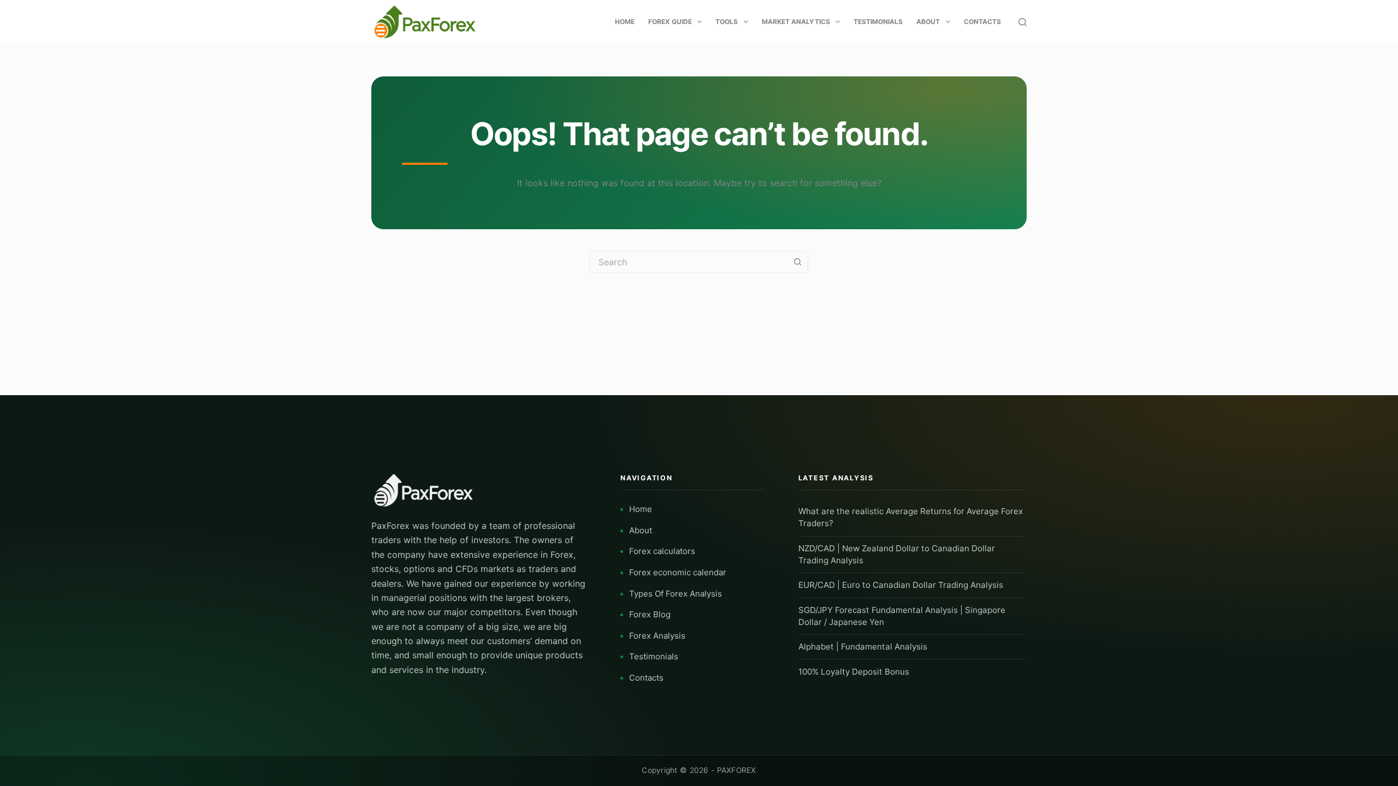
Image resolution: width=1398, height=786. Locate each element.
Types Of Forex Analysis (675, 593)
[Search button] (797, 262)
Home (625, 21)
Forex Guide (670, 21)
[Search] (1022, 22)
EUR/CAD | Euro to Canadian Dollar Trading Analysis (900, 585)
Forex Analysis (657, 635)
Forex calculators (662, 551)
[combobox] (688, 262)
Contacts (982, 21)
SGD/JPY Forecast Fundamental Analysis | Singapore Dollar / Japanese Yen (901, 616)
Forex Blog (650, 614)
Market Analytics (796, 21)
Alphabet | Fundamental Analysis (862, 646)
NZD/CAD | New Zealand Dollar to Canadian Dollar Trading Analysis (896, 554)
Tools (726, 21)
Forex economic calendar (677, 572)
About (928, 21)
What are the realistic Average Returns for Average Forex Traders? (910, 517)
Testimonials (878, 21)
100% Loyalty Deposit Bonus (853, 671)
